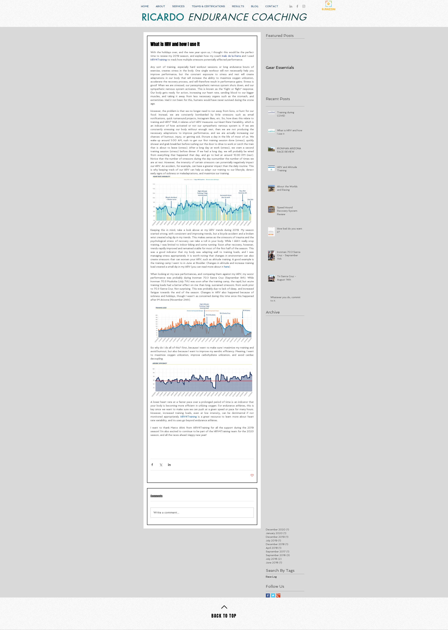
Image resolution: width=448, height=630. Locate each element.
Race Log (271, 576)
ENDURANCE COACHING (245, 17)
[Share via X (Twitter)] (160, 464)
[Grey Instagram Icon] (304, 6)
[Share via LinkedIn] (169, 464)
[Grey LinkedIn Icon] (291, 6)
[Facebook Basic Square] (268, 595)
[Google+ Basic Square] (278, 595)
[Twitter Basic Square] (273, 595)
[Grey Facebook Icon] (297, 6)
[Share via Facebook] (152, 464)
